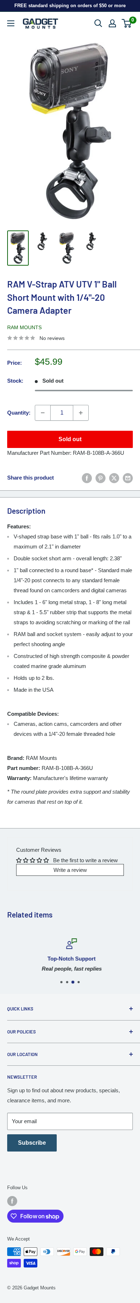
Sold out (70, 439)
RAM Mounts (24, 327)
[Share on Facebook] (87, 477)
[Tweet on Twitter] (114, 477)
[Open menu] (10, 23)
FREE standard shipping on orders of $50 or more (70, 5)
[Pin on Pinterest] (100, 477)
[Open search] (98, 23)
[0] (126, 23)
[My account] (112, 23)
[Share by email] (128, 477)
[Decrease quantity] (42, 412)
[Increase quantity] (80, 412)
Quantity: (19, 413)
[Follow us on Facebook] (12, 1201)
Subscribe (32, 1143)
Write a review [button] (70, 870)
